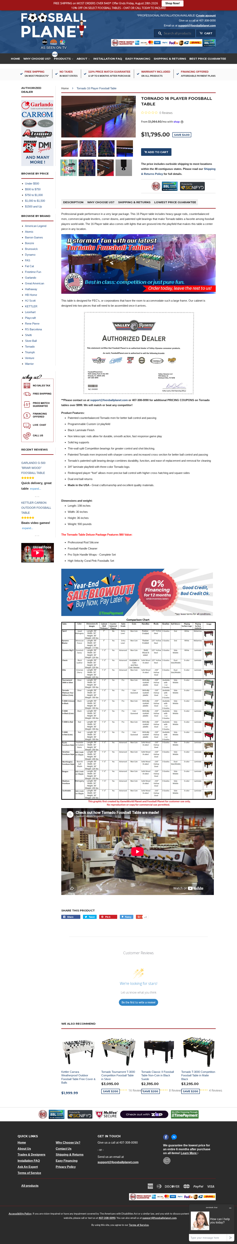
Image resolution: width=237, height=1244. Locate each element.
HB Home (31, 294)
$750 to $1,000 (34, 195)
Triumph (30, 352)
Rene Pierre (32, 323)
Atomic (29, 231)
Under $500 (32, 183)
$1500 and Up (33, 206)
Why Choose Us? (37, 58)
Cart (207, 33)
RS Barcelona (33, 329)
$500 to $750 (33, 189)
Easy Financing (137, 58)
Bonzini (29, 243)
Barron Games (34, 237)
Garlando (30, 277)
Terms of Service (29, 1173)
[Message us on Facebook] (174, 1137)
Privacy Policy (66, 1166)
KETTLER (31, 306)
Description (73, 202)
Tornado (30, 346)
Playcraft (30, 317)
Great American (34, 283)
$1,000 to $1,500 (35, 200)
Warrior (29, 363)
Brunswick (31, 248)
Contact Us (63, 1148)
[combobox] (178, 33)
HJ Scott (30, 300)
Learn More (189, 1153)
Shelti (28, 335)
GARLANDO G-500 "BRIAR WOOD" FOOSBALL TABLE (33, 467)
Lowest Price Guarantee (175, 202)
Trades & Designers (31, 1154)
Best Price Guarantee (207, 58)
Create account (206, 15)
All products (30, 1185)
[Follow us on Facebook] (166, 1137)
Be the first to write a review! (138, 1002)
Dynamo (30, 254)
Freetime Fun (33, 271)
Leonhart (30, 312)
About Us (24, 1148)
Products (62, 58)
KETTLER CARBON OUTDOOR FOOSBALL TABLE (36, 507)
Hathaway (31, 289)
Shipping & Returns (170, 58)
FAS (27, 260)
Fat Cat (29, 266)
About (82, 58)
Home (15, 58)
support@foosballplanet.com (197, 25)
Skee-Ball (31, 340)
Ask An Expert (28, 1166)
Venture (29, 358)
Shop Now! (172, 3)
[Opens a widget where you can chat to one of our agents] (212, 1223)
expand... (35, 488)
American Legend (35, 225)
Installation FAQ (107, 58)
